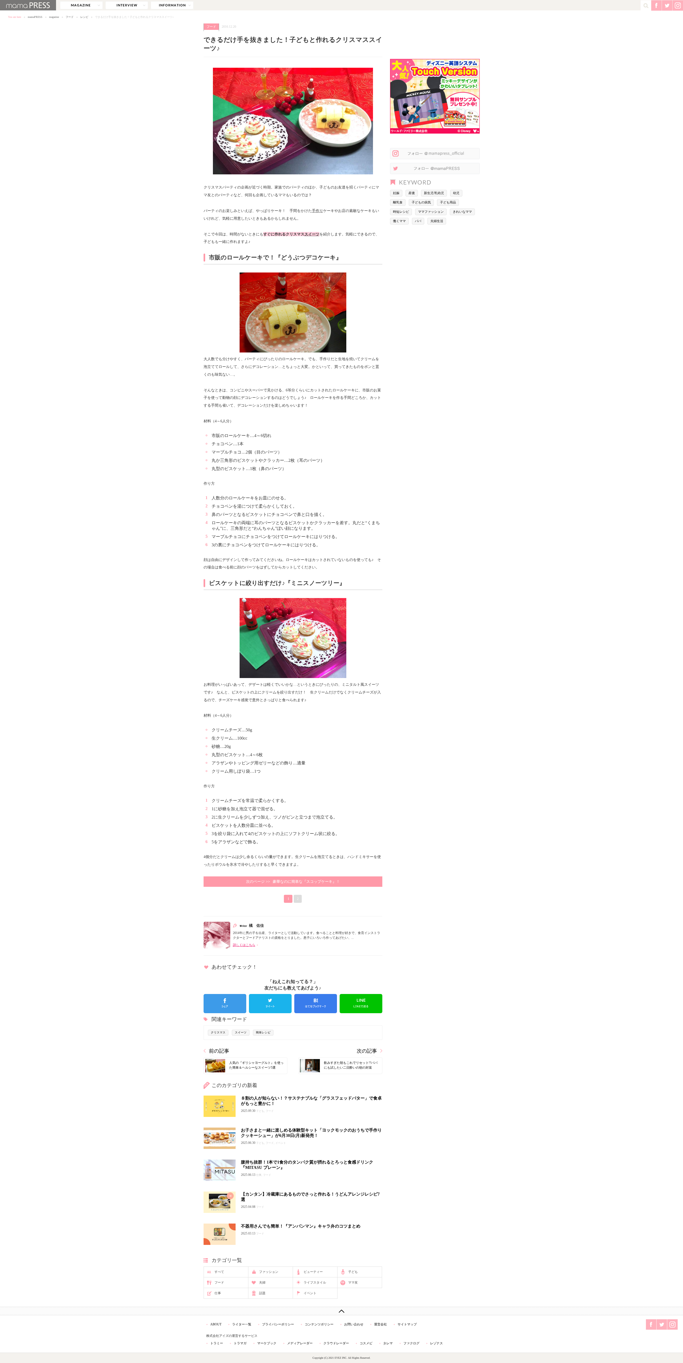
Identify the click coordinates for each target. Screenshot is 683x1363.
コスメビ (366, 1343)
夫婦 (262, 1282)
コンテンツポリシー (319, 1324)
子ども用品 (448, 202)
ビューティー (313, 1272)
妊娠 (396, 193)
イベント (310, 1293)
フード (70, 16)
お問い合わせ (353, 1324)
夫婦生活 (436, 221)
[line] (361, 1003)
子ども (353, 1272)
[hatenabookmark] (315, 1003)
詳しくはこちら (244, 945)
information (172, 5)
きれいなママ (462, 212)
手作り (317, 211)
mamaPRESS (35, 16)
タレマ (388, 1343)
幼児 (456, 193)
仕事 (218, 1293)
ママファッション (431, 212)
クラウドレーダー (336, 1343)
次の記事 (367, 1051)
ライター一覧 (241, 1324)
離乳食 (398, 202)
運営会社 (380, 1324)
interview (126, 5)
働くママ (399, 221)
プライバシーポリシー (278, 1324)
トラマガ (240, 1343)
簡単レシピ (263, 1032)
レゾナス (436, 1343)
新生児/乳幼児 (434, 193)
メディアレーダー (300, 1343)
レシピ (84, 16)
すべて (219, 1272)
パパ (418, 221)
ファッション (268, 1272)
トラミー (216, 1343)
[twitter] (270, 1003)
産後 (411, 193)
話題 (262, 1293)
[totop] (341, 1311)
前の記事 (219, 1051)
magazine (81, 5)
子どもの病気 (421, 202)
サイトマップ (407, 1324)
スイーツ (311, 234)
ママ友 (353, 1282)
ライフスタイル (315, 1282)
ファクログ (411, 1343)
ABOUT (215, 1324)
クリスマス (218, 1032)
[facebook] (225, 1003)
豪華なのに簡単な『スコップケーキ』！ (293, 881)
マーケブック (266, 1343)
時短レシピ (401, 212)
